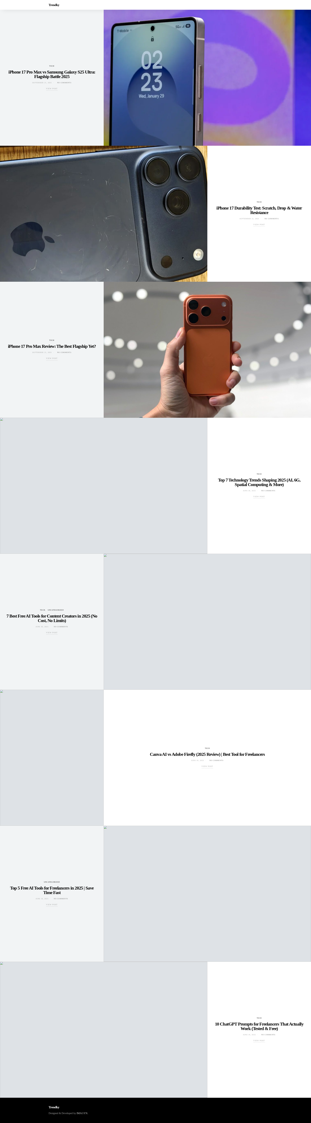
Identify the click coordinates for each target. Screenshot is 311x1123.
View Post (52, 89)
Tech (51, 66)
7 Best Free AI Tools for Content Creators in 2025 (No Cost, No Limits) (51, 618)
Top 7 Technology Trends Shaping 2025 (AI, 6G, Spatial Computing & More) (259, 482)
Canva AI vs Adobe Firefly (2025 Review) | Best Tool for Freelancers (207, 754)
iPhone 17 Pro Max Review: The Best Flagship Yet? (52, 346)
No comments (64, 83)
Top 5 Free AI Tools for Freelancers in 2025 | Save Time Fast (52, 890)
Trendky (54, 4)
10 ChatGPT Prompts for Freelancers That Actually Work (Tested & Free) (259, 1026)
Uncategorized (56, 610)
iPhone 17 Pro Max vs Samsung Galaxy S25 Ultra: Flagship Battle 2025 (51, 74)
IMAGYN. (82, 1113)
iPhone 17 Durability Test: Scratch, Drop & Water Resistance (259, 210)
